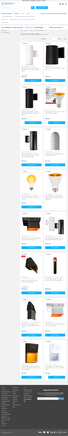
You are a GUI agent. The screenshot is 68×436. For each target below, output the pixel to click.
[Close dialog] (50, 207)
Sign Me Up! (34, 233)
